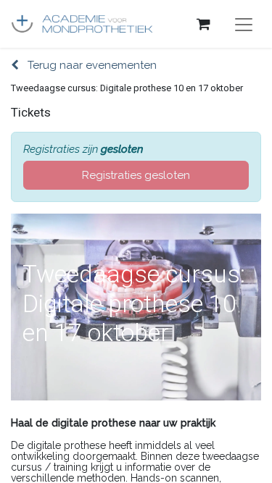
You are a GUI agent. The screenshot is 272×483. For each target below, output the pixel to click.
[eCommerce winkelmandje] (203, 24)
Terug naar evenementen (91, 65)
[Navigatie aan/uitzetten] (243, 24)
